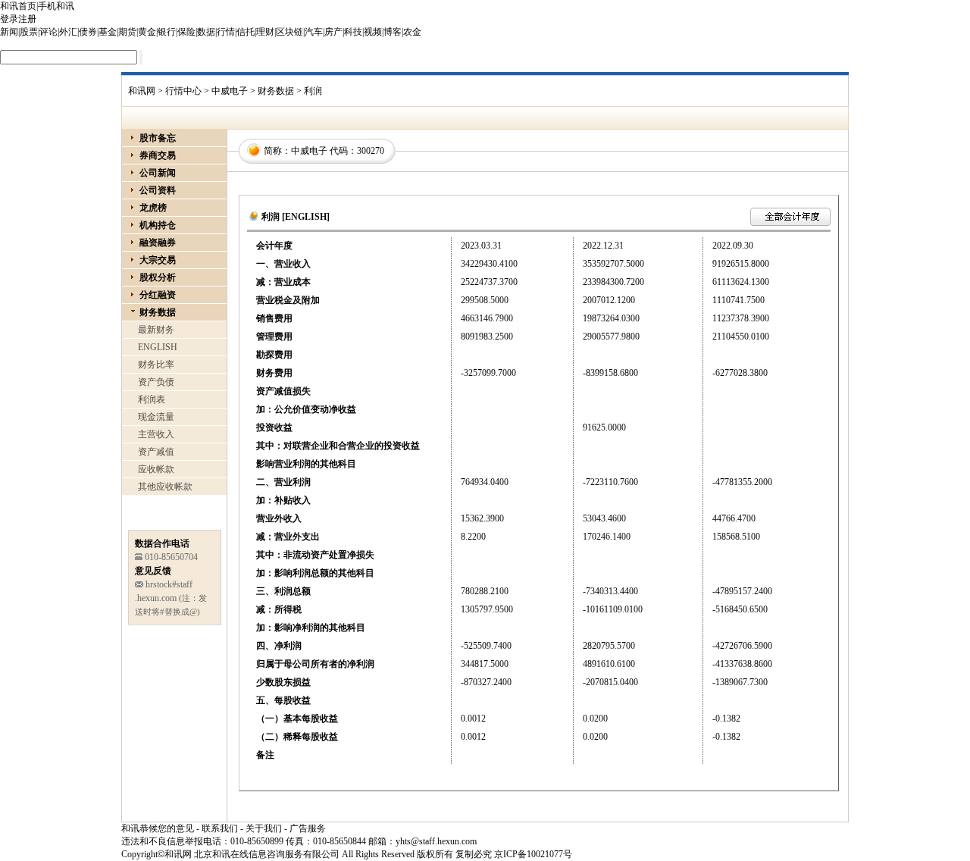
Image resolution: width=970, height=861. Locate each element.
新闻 (9, 32)
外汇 (68, 32)
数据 (206, 32)
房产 (333, 32)
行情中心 (183, 91)
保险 (186, 32)
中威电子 (229, 91)
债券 (88, 32)
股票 (29, 32)
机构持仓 (157, 225)
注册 (27, 19)
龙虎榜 (153, 207)
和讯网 (141, 91)
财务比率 (156, 364)
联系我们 (220, 828)
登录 (9, 19)
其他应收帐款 (165, 486)
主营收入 (156, 434)
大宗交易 (157, 260)
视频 (373, 32)
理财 (265, 32)
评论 (48, 32)
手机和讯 (56, 6)
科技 (353, 32)
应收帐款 (156, 469)
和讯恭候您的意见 (157, 828)
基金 (108, 32)
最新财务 (156, 329)
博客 (392, 32)
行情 (226, 32)
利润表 (151, 399)
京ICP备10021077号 (533, 854)
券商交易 (157, 155)
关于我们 (264, 828)
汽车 (314, 32)
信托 (245, 32)
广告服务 (307, 828)
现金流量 (156, 417)
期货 (127, 32)
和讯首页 (18, 6)
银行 (167, 32)
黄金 (147, 32)
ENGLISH (157, 347)
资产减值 (156, 451)
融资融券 (157, 242)
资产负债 (156, 382)
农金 (412, 32)
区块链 (289, 32)
